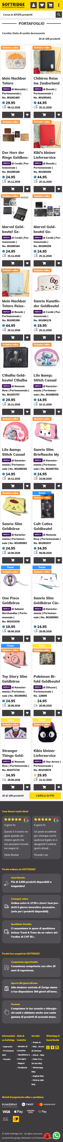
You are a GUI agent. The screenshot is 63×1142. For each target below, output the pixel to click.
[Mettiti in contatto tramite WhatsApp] (56, 1135)
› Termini (6, 1059)
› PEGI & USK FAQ (37, 1082)
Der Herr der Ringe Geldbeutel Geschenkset (15, 157)
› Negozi (20, 1063)
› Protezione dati (8, 1053)
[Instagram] (57, 1049)
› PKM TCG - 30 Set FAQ (37, 1061)
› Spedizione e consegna (23, 1057)
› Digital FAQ (37, 1076)
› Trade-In (36, 1042)
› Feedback (22, 1067)
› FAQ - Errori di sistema (37, 1048)
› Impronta (7, 1046)
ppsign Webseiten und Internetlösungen (33, 1137)
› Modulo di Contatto (22, 1048)
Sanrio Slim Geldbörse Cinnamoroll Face (46, 603)
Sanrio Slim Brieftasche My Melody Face (46, 454)
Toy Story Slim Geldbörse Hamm (14, 681)
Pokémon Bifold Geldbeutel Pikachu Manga (47, 681)
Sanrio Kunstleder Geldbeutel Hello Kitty (47, 306)
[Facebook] (52, 1049)
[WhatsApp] (48, 1049)
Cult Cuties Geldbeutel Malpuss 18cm (46, 529)
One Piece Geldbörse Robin (11, 603)
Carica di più (45, 795)
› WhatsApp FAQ (37, 1069)
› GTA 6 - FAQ (37, 1055)
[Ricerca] (59, 14)
